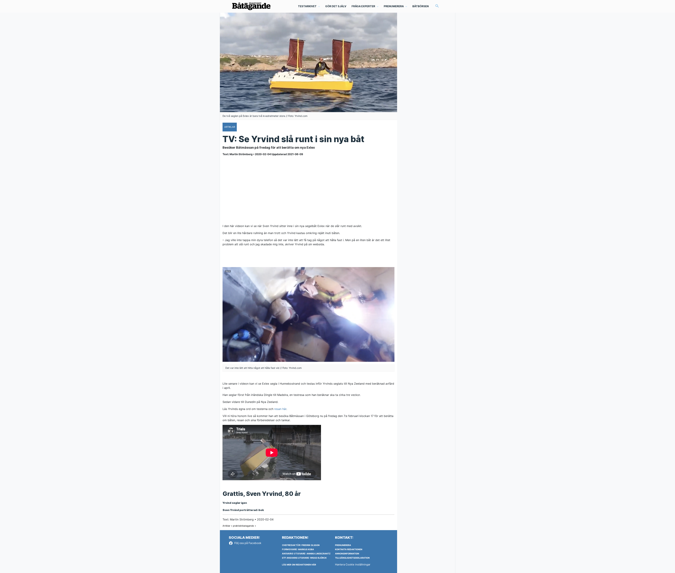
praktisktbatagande (243, 525)
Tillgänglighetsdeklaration (352, 557)
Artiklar (226, 525)
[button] (437, 6)
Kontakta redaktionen (348, 549)
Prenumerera (343, 545)
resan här (280, 409)
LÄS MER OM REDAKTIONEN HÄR (299, 564)
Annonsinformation (347, 553)
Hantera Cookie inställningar (352, 564)
